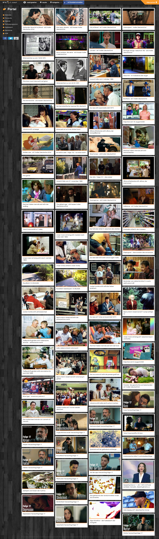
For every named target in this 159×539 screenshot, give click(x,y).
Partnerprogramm (11, 24)
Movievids (8, 18)
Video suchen (151, 2)
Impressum (9, 27)
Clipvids (7, 21)
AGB (6, 33)
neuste (44, 2)
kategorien (55, 2)
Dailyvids (8, 15)
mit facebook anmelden (75, 2)
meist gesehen (32, 2)
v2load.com (11, 2)
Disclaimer (8, 30)
